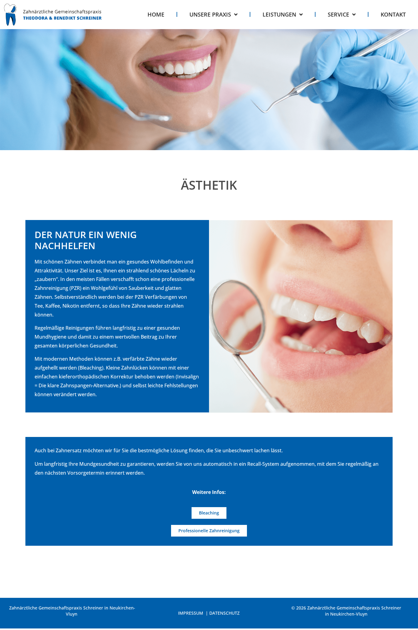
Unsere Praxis (210, 14)
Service (338, 14)
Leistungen (279, 14)
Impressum (191, 613)
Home (155, 14)
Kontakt (393, 14)
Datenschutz (224, 613)
